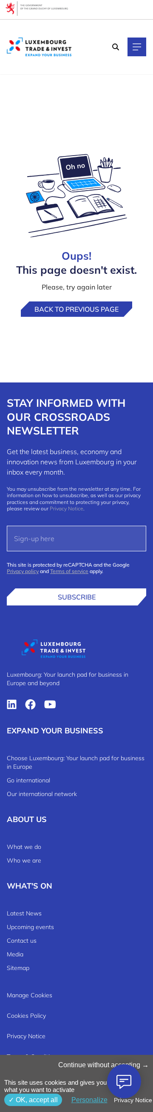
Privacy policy (23, 571)
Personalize (89, 1099)
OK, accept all (36, 1099)
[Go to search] (116, 47)
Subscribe (77, 597)
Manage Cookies (29, 995)
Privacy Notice (66, 508)
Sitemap (18, 968)
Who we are (24, 860)
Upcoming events (30, 927)
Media (15, 954)
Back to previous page (76, 309)
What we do (24, 847)
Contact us (22, 940)
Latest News (24, 913)
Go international (28, 780)
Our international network (42, 794)
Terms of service (69, 571)
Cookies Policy (26, 1015)
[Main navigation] (137, 47)
